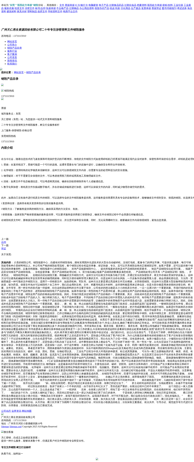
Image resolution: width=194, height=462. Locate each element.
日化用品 (125, 8)
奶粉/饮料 (167, 5)
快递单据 (51, 8)
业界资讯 (16, 411)
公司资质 (12, 57)
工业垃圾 (178, 5)
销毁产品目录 (14, 48)
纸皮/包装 (115, 8)
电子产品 (104, 5)
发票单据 (146, 8)
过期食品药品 (116, 5)
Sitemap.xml (16, 426)
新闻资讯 (12, 60)
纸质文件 (19, 8)
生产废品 (136, 8)
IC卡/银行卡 (81, 5)
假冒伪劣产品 (102, 8)
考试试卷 (182, 8)
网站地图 (27, 411)
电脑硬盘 (93, 5)
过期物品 (74, 8)
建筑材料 (11, 11)
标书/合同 (40, 8)
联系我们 (12, 63)
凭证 (3, 248)
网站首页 (12, 41)
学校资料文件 (55, 11)
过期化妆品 (130, 5)
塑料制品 (32, 11)
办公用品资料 (86, 8)
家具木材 (22, 11)
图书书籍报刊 (169, 8)
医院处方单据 (154, 5)
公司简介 (12, 44)
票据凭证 (156, 8)
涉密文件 (30, 8)
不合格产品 (62, 8)
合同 (3, 242)
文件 (61, 5)
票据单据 (70, 5)
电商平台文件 (70, 11)
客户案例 (12, 54)
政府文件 (42, 11)
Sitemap (5, 426)
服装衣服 (9, 8)
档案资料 (142, 5)
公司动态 (6, 411)
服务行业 (12, 51)
